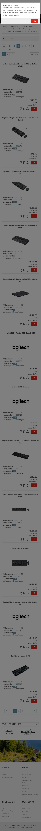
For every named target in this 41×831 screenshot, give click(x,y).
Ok (35, 21)
